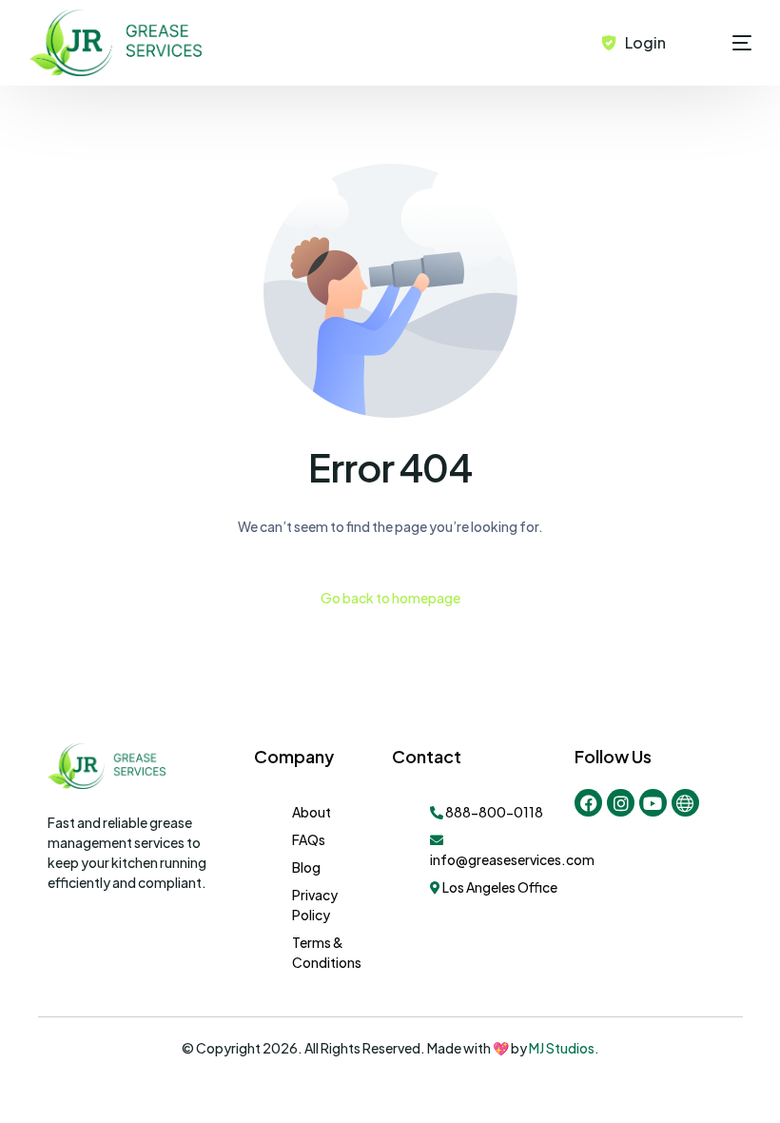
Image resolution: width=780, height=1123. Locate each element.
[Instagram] (620, 803)
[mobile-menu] (718, 43)
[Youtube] (653, 803)
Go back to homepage (390, 597)
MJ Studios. (563, 1047)
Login (645, 42)
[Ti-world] (685, 803)
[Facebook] (588, 803)
